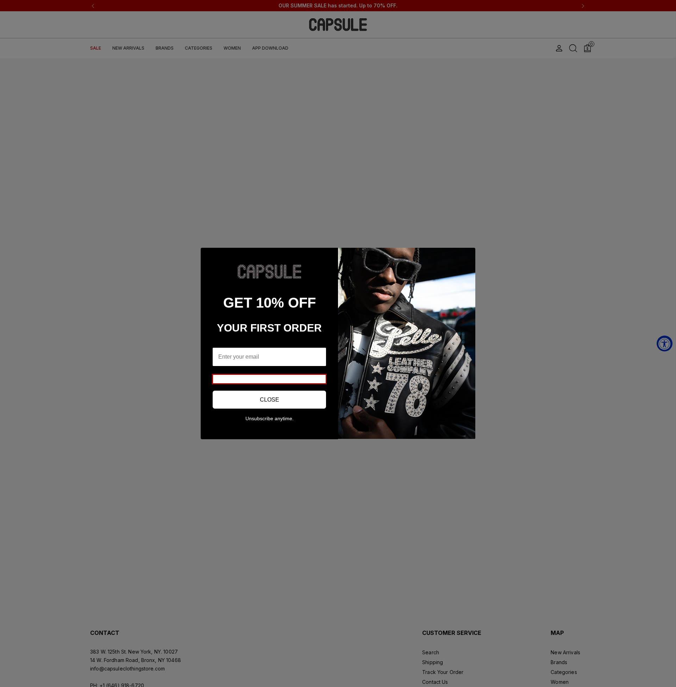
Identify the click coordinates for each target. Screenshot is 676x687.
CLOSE (269, 400)
